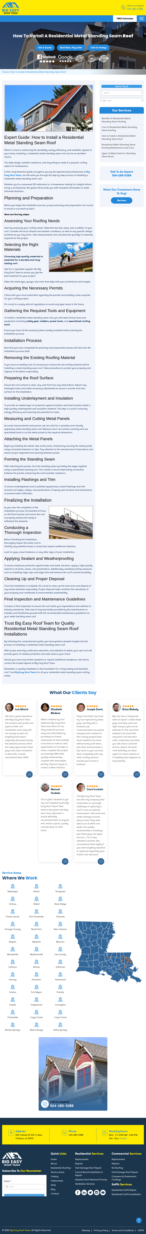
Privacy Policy (101, 1230)
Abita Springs (60, 1030)
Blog (53, 1189)
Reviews (121, 200)
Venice (36, 891)
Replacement (81, 1159)
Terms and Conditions (123, 1230)
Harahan (36, 979)
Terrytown (60, 891)
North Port (36, 929)
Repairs (79, 1163)
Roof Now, (71, 47)
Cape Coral (60, 1017)
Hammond (60, 979)
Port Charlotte (36, 916)
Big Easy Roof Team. (20, 1230)
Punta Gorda (12, 916)
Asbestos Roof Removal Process (91, 1179)
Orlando (60, 916)
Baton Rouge (36, 1030)
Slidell (36, 904)
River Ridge (60, 904)
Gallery (54, 1176)
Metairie (36, 941)
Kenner (36, 967)
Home (54, 1159)
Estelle (12, 1004)
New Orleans (60, 929)
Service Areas (57, 1172)
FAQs (53, 1185)
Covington (60, 1004)
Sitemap (86, 1230)
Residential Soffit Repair (124, 1190)
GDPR (141, 1230)
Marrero (60, 941)
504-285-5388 (135, 9)
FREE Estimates (125, 18)
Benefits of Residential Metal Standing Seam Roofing (116, 120)
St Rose (12, 904)
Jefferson (60, 967)
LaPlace (13, 967)
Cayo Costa (36, 1017)
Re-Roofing (117, 1167)
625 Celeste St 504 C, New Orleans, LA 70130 (29, 1137)
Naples (12, 941)
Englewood (36, 1004)
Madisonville (36, 954)
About (54, 1163)
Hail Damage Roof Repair (88, 1167)
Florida (60, 992)
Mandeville (12, 954)
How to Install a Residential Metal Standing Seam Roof (119, 137)
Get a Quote (45, 47)
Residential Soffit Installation (126, 1194)
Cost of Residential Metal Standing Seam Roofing (119, 129)
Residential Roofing (61, 1167)
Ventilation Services (85, 1183)
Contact (55, 1193)
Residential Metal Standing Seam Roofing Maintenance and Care (118, 146)
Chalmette (12, 1017)
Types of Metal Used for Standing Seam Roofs (119, 155)
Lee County (60, 954)
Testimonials (57, 1180)
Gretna (12, 992)
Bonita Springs (12, 1030)
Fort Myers (36, 992)
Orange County (13, 929)
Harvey (12, 979)
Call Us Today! (99, 47)
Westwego (12, 891)
